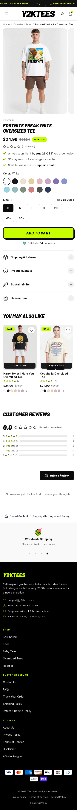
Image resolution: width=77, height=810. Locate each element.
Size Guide (67, 199)
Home (6, 24)
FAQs (6, 689)
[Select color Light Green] (23, 190)
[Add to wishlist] (31, 330)
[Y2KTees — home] (38, 13)
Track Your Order (13, 696)
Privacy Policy (11, 734)
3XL (8, 217)
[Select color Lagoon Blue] (7, 190)
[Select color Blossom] (40, 181)
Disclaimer (9, 749)
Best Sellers (10, 637)
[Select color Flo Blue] (64, 181)
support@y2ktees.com (21, 600)
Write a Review (59, 475)
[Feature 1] (29, 553)
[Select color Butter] (31, 181)
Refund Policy (58, 797)
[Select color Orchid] (48, 181)
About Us (8, 727)
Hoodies (8, 665)
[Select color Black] (15, 181)
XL (44, 208)
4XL (21, 217)
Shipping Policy (12, 703)
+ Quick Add (19, 365)
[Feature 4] (47, 553)
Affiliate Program (13, 756)
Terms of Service (13, 741)
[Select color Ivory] (23, 181)
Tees (6, 644)
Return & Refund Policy (17, 710)
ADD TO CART (38, 233)
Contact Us (9, 682)
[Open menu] (6, 14)
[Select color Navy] (48, 190)
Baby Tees (9, 651)
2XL (56, 208)
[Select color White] (7, 181)
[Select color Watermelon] (31, 190)
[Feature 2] (35, 553)
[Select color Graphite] (40, 190)
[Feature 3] (41, 553)
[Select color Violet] (56, 181)
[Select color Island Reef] (15, 190)
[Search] (62, 14)
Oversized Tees (22, 24)
